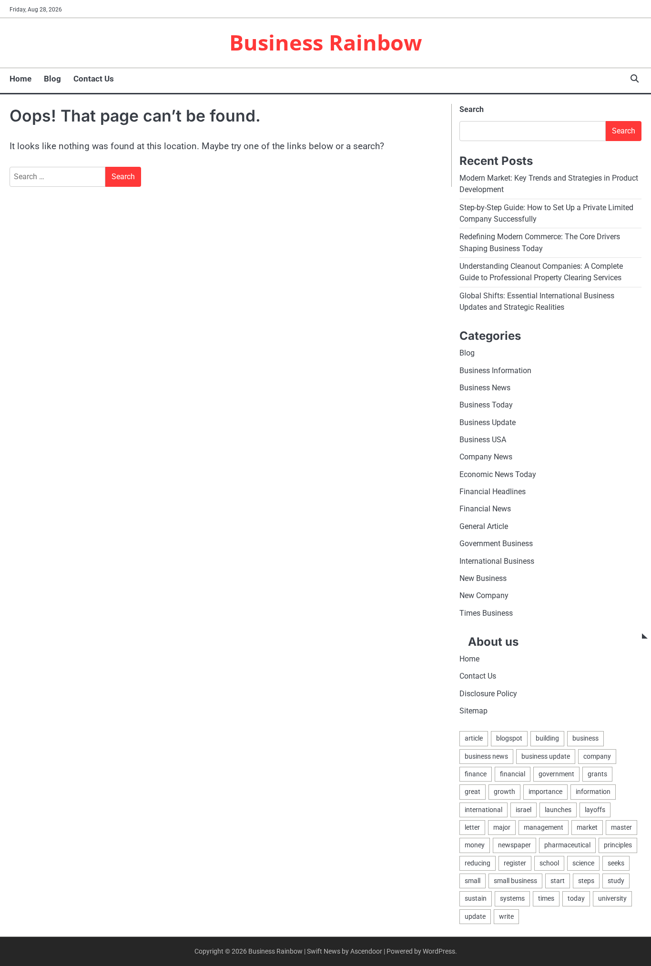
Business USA (482, 439)
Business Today (486, 404)
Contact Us (93, 78)
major (501, 827)
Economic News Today (497, 474)
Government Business (496, 543)
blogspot (509, 738)
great (472, 791)
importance (545, 791)
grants (597, 774)
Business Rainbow (325, 42)
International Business (496, 561)
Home (20, 78)
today (576, 898)
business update (545, 756)
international (483, 809)
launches (558, 809)
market (587, 827)
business (585, 738)
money (475, 845)
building (547, 738)
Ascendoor (366, 951)
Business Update (487, 422)
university (612, 898)
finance (476, 774)
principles (618, 845)
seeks (616, 863)
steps (586, 881)
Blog (52, 78)
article (474, 738)
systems (512, 898)
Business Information (495, 370)
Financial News (485, 508)
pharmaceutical (567, 845)
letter (472, 827)
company (597, 756)
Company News (485, 456)
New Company (484, 595)
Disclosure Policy (488, 693)
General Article (483, 526)
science (583, 863)
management (543, 827)
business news (486, 756)
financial (512, 774)
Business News (484, 387)
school (549, 863)
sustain (476, 898)
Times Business (486, 613)
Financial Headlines (492, 491)
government (556, 774)
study (616, 881)
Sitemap (473, 710)
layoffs (595, 809)
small (472, 881)
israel (523, 809)
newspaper (514, 845)
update (475, 916)
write (506, 916)
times (546, 898)
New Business (483, 578)
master (621, 827)
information (593, 791)
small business (515, 881)
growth (504, 791)
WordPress (439, 951)
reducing (477, 863)
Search (471, 109)
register (515, 863)
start (557, 881)
